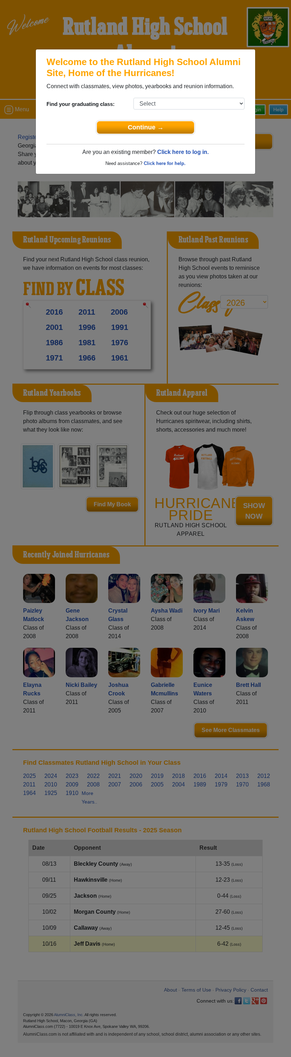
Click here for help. (165, 163)
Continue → (146, 127)
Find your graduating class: (80, 104)
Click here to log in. (183, 152)
